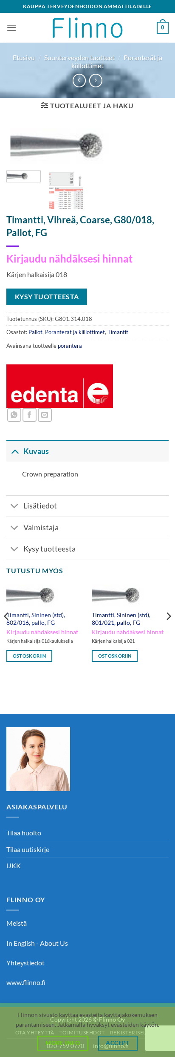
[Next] (154, 150)
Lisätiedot (40, 505)
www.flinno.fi (25, 982)
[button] (11, 27)
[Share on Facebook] (30, 415)
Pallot (35, 332)
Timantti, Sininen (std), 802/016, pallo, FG (35, 619)
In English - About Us (37, 943)
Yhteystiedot (25, 963)
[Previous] (20, 150)
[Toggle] (14, 451)
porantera (70, 345)
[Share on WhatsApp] (14, 415)
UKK (13, 865)
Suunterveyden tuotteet (79, 57)
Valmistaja (41, 527)
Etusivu (24, 57)
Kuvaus (36, 451)
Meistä (16, 923)
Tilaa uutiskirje (27, 849)
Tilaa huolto (23, 833)
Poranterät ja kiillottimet (75, 332)
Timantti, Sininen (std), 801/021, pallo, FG (121, 619)
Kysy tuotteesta (49, 548)
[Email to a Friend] (45, 415)
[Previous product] (95, 80)
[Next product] (79, 80)
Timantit (117, 332)
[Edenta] (59, 386)
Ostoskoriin (29, 655)
